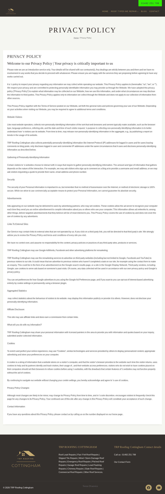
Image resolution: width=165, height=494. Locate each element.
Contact (154, 11)
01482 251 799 (150, 3)
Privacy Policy (73, 486)
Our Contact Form (122, 462)
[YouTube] (159, 488)
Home (105, 11)
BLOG (144, 11)
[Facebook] (149, 488)
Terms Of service (90, 486)
